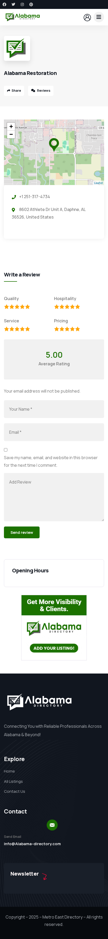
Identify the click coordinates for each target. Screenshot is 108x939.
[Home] (22, 17)
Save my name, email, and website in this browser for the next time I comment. (51, 461)
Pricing (61, 321)
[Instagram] (22, 4)
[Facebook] (4, 4)
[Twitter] (13, 4)
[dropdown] (99, 17)
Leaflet (98, 183)
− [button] (11, 134)
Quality (11, 298)
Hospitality (65, 298)
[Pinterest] (31, 4)
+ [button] (11, 126)
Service (11, 321)
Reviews (43, 90)
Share (16, 90)
